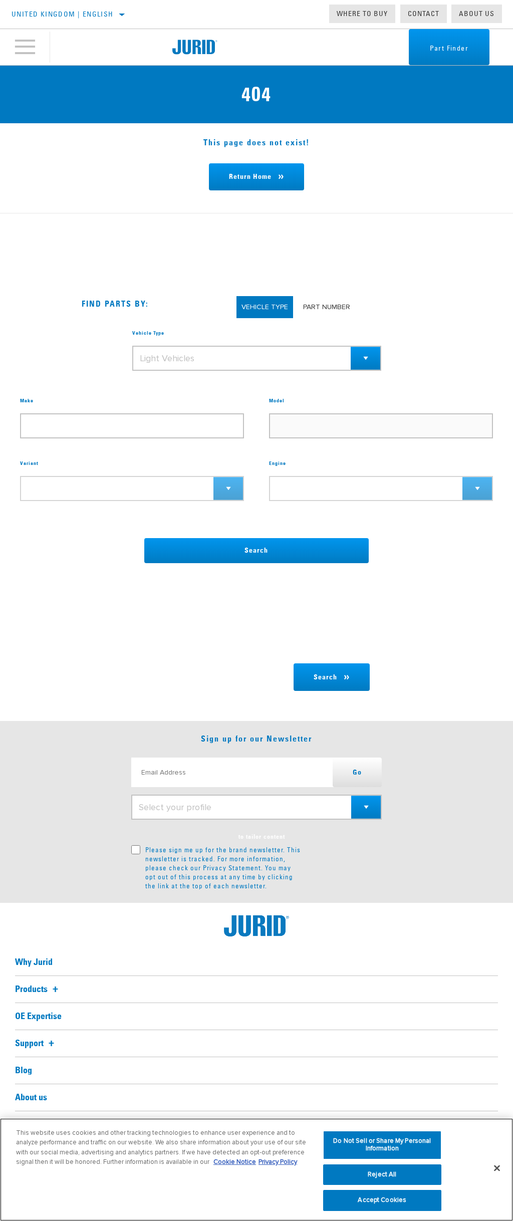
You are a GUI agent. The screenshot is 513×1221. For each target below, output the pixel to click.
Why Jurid (34, 962)
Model (277, 400)
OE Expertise (38, 1016)
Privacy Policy (278, 1162)
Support (30, 1043)
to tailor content (261, 837)
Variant (29, 463)
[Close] (497, 1168)
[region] (256, 1169)
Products (32, 989)
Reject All (382, 1174)
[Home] (194, 47)
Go (357, 772)
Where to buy (362, 13)
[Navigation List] (25, 47)
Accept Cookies (382, 1200)
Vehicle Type (148, 333)
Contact (423, 13)
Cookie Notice (234, 1162)
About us (476, 13)
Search (256, 550)
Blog (23, 1070)
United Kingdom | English (63, 14)
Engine (277, 463)
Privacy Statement (232, 868)
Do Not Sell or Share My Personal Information (382, 1145)
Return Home (250, 176)
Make (27, 400)
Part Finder (449, 48)
